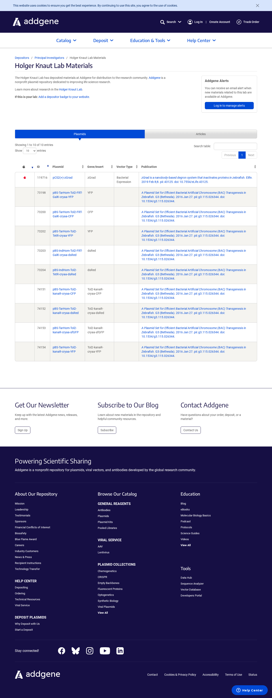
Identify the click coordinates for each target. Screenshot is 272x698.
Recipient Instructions (28, 563)
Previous (230, 155)
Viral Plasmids (106, 606)
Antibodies (104, 510)
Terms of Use (233, 674)
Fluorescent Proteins (110, 589)
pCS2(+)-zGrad (62, 177)
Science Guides (190, 533)
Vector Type (124, 166)
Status (252, 674)
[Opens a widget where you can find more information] (250, 690)
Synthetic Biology (108, 600)
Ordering (20, 593)
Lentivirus (103, 552)
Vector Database (191, 589)
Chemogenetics (107, 571)
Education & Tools (147, 40)
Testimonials (22, 515)
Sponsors (20, 521)
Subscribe (107, 430)
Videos (185, 539)
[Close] (256, 5)
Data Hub (186, 577)
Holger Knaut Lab (70, 89)
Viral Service (22, 605)
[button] (170, 22)
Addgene (154, 77)
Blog (183, 503)
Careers (19, 545)
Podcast (186, 521)
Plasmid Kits (105, 522)
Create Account (219, 22)
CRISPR (102, 577)
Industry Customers (26, 551)
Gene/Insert (95, 166)
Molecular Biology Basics (196, 515)
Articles (201, 134)
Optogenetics (106, 594)
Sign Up (23, 430)
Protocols (186, 527)
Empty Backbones (108, 583)
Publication (149, 166)
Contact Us (190, 430)
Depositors (22, 57)
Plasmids (80, 134)
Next (251, 155)
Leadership (21, 509)
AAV (100, 546)
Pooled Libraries (107, 528)
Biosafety (20, 533)
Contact (152, 674)
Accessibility (211, 674)
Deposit (100, 40)
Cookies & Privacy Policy (180, 674)
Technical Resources (27, 599)
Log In (198, 22)
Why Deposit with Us (27, 623)
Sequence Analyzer (192, 583)
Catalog (63, 40)
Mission (19, 503)
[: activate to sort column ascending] (24, 166)
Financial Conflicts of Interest (32, 527)
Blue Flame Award (26, 539)
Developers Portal (191, 595)
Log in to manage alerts (229, 105)
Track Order (251, 22)
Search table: (202, 146)
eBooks (185, 509)
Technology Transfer (27, 569)
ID (38, 166)
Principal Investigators (49, 57)
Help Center (199, 40)
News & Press (23, 557)
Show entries (30, 150)
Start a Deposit (24, 629)
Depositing (21, 587)
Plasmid (58, 166)
